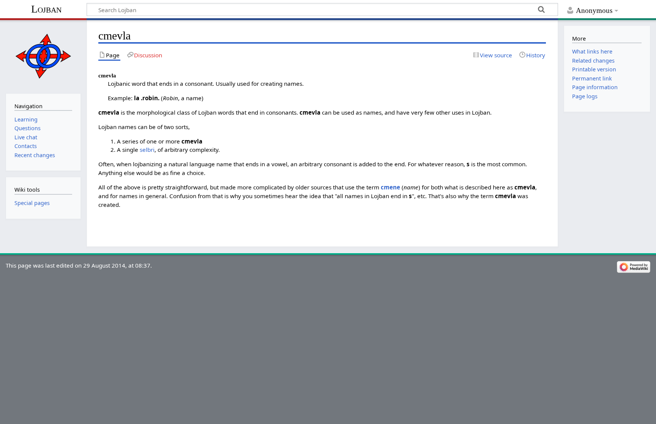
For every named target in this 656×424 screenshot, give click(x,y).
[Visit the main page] (43, 56)
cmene (390, 187)
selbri (147, 149)
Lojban (46, 9)
